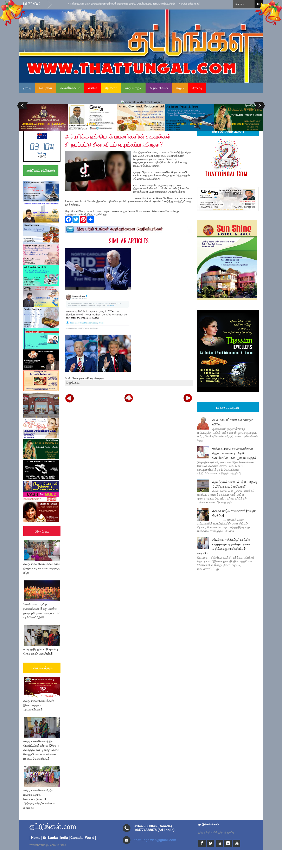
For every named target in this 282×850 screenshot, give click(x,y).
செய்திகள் (45, 87)
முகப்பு (27, 87)
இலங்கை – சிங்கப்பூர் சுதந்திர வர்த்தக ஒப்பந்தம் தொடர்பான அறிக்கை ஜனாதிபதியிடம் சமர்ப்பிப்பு (223, 546)
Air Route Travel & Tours (190, 124)
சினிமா (92, 87)
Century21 (92, 124)
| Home (35, 837)
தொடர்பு (197, 87)
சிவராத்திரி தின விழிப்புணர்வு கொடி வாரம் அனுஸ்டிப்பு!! (40, 651)
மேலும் (180, 87)
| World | (89, 837)
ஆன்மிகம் (111, 87)
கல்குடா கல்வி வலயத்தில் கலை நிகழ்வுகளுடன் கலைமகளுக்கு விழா (41, 567)
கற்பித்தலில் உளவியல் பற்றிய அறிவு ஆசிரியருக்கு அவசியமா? (234, 483)
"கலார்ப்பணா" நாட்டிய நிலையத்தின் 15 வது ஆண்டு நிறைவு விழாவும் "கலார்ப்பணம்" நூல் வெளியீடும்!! (41, 610)
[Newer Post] (70, 398)
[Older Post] (188, 398)
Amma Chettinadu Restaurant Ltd (141, 124)
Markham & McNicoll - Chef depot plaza (43, 124)
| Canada (76, 837)
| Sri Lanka (49, 837)
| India (63, 837)
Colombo (41, 153)
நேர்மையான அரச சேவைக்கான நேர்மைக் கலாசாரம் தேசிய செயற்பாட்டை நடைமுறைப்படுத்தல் (234, 453)
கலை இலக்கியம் (70, 87)
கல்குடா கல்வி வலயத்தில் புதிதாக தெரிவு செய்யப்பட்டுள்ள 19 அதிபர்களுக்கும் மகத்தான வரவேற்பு (39, 799)
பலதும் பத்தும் (133, 87)
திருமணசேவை (159, 87)
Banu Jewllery (238, 124)
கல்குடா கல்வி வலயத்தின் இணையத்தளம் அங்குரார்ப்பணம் (38, 704)
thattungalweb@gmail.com (155, 840)
